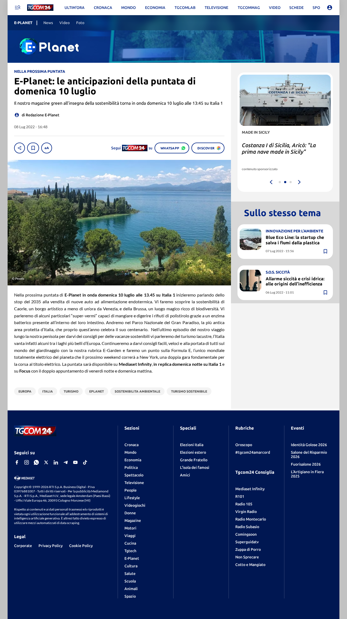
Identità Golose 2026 (309, 445)
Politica (131, 467)
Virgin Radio (246, 511)
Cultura (130, 566)
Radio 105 (243, 504)
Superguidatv (247, 542)
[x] (46, 462)
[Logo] (40, 7)
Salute (130, 573)
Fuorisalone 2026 (306, 464)
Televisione (134, 482)
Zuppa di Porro (248, 549)
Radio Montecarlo (250, 519)
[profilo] (329, 7)
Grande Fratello (193, 460)
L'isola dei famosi (194, 467)
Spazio (130, 596)
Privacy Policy (50, 546)
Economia (132, 460)
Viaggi (130, 536)
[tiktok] (85, 462)
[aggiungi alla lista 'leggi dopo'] (33, 148)
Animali (131, 589)
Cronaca (131, 445)
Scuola (130, 581)
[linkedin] (56, 462)
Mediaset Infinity (250, 489)
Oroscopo (243, 445)
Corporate (23, 546)
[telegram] (65, 462)
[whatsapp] (36, 462)
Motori (130, 528)
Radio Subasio (247, 527)
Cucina (130, 543)
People (130, 490)
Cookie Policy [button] (81, 546)
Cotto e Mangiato (250, 564)
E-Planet (131, 558)
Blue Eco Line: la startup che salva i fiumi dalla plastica (295, 240)
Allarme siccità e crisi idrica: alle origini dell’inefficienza (295, 281)
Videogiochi (134, 505)
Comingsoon (246, 534)
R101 (239, 496)
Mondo (130, 452)
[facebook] (17, 462)
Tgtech (130, 551)
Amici (185, 475)
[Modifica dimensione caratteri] (46, 148)
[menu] (17, 7)
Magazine (132, 520)
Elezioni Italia (191, 445)
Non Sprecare (247, 557)
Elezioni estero (193, 452)
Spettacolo (133, 475)
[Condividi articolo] (19, 148)
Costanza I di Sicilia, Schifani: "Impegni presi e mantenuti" (277, 148)
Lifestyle (132, 498)
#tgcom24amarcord (252, 452)
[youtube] (75, 462)
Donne (130, 513)
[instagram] (26, 462)
